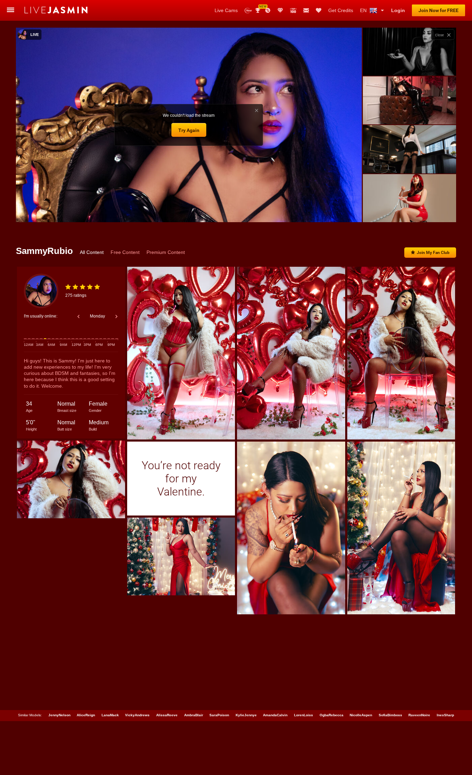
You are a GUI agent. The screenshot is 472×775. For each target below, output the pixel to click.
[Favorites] (318, 10)
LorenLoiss (303, 715)
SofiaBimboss (390, 715)
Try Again (188, 130)
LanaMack (110, 715)
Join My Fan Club (433, 252)
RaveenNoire (419, 715)
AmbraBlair (193, 715)
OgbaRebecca (331, 715)
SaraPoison (219, 715)
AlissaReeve (167, 715)
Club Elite (280, 10)
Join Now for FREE (438, 10)
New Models (248, 10)
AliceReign (86, 715)
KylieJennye (246, 715)
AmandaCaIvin (275, 715)
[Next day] (116, 316)
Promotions (268, 10)
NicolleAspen (361, 715)
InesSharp (445, 715)
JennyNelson (59, 715)
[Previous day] (78, 316)
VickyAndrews (137, 715)
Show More (409, 210)
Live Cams (226, 10)
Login (398, 10)
